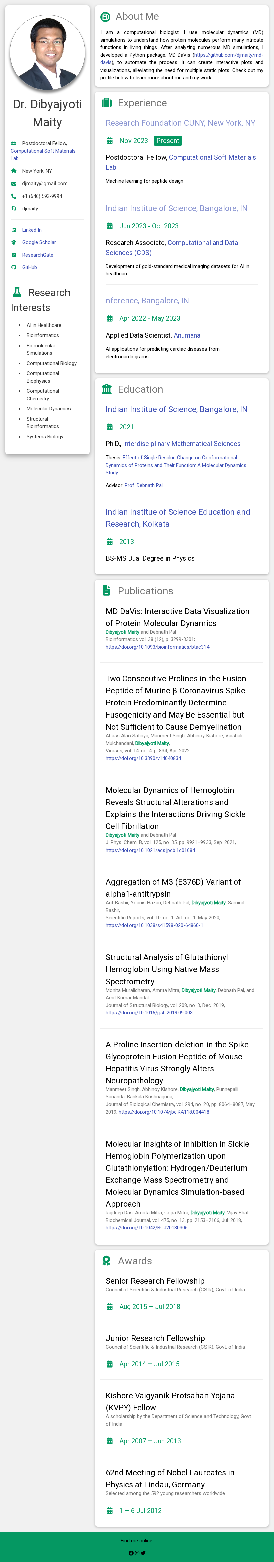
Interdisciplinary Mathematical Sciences (182, 444)
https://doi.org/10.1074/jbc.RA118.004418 (164, 1112)
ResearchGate (37, 255)
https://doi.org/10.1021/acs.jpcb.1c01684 (150, 850)
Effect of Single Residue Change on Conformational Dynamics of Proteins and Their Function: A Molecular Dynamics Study (176, 465)
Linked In (32, 230)
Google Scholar (39, 242)
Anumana (187, 335)
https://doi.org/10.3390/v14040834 (143, 758)
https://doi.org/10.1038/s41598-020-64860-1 (154, 925)
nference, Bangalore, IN (147, 300)
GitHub (29, 267)
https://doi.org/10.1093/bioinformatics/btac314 (157, 647)
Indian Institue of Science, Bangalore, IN (177, 208)
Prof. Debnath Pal (144, 485)
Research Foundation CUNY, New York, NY (180, 123)
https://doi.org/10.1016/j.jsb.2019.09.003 (149, 1013)
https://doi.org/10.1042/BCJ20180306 (147, 1228)
